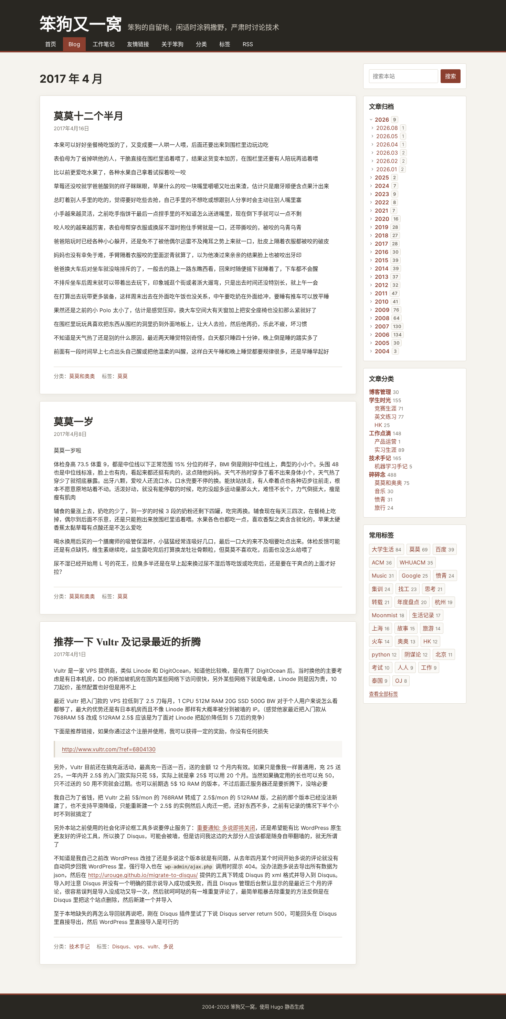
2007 (382, 326)
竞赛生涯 (386, 408)
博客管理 (380, 391)
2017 (381, 243)
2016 (381, 251)
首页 (50, 44)
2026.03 (387, 152)
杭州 (443, 602)
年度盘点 (412, 602)
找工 (407, 588)
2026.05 (387, 136)
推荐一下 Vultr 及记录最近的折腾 (127, 641)
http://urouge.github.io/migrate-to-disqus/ (143, 875)
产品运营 (386, 441)
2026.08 (387, 127)
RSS (248, 44)
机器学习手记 (391, 466)
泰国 (379, 680)
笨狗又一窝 (81, 23)
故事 (406, 628)
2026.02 (387, 160)
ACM (382, 562)
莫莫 (122, 376)
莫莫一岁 (74, 421)
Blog (74, 44)
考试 (381, 667)
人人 (405, 667)
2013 (381, 276)
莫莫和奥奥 (82, 376)
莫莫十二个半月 (89, 116)
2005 (382, 342)
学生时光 (380, 400)
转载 (380, 602)
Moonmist (388, 615)
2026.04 (387, 144)
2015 (381, 260)
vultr (153, 947)
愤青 (380, 499)
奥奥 (406, 641)
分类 (201, 44)
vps (138, 947)
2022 (382, 202)
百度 (444, 549)
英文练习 (386, 416)
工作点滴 (380, 433)
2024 (382, 185)
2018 (381, 235)
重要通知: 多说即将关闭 (226, 827)
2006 (382, 334)
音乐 (380, 491)
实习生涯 (386, 449)
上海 (380, 628)
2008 (382, 318)
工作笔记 (104, 44)
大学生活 (386, 549)
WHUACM (416, 562)
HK (378, 424)
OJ (401, 680)
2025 (382, 177)
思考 (433, 588)
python (384, 654)
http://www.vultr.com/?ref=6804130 (109, 749)
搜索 (450, 76)
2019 (381, 227)
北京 (443, 654)
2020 (382, 218)
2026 (382, 119)
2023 (382, 194)
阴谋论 (416, 654)
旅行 (380, 507)
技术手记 (79, 947)
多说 (168, 947)
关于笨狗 (172, 44)
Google (415, 575)
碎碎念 (377, 474)
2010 (382, 301)
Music (383, 575)
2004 (382, 351)
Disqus (120, 947)
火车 (381, 641)
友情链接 (138, 44)
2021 (381, 210)
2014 (382, 268)
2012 (381, 285)
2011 (381, 293)
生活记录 (426, 615)
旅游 (432, 628)
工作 (428, 667)
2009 (382, 309)
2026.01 (386, 169)
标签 (224, 44)
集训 (381, 588)
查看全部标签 (383, 694)
